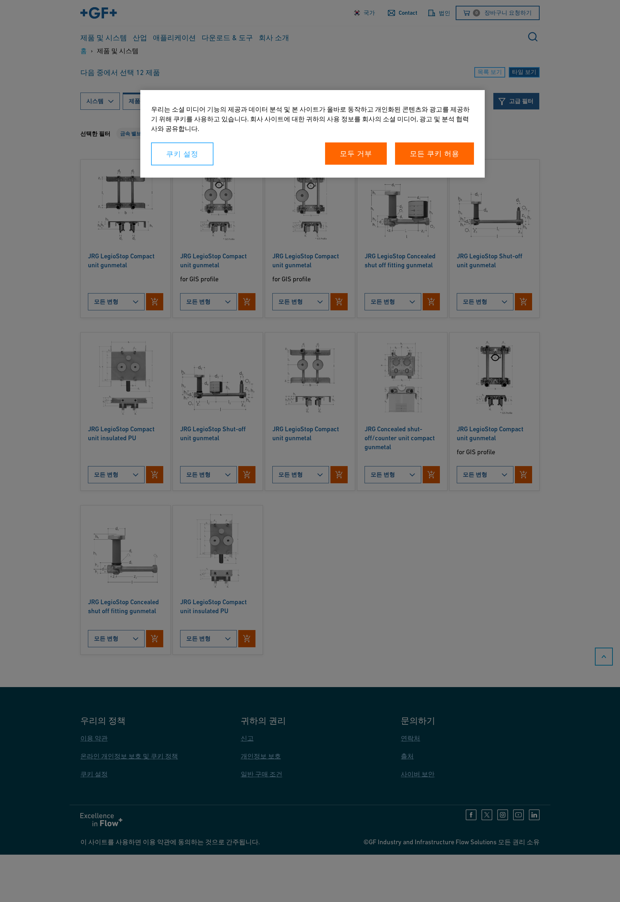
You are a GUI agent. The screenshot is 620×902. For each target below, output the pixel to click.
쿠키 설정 (182, 154)
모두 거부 (356, 154)
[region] (312, 134)
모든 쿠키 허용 (434, 154)
